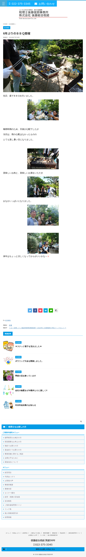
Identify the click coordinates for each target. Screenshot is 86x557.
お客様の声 (9, 481)
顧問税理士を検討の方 (13, 438)
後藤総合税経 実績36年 (43, 540)
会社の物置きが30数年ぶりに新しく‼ (31, 390)
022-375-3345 (44, 544)
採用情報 (8, 517)
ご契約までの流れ (35, 533)
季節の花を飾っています (25, 376)
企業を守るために (11, 458)
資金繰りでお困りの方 (13, 450)
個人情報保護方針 (11, 513)
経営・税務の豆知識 (12, 497)
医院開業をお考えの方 (13, 442)
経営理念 (8, 472)
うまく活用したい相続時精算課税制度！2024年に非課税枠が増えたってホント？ (37, 328)
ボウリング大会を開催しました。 (29, 361)
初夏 (10, 325)
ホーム (8, 533)
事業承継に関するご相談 (14, 454)
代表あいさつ (10, 477)
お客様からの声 (32, 535)
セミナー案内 (10, 493)
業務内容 (8, 489)
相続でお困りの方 (11, 446)
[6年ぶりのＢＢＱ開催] (46, 310)
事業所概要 (9, 485)
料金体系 (62, 533)
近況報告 (8, 320)
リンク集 (8, 509)
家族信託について (11, 462)
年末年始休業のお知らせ (25, 405)
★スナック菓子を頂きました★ (28, 346)
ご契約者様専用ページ (13, 505)
